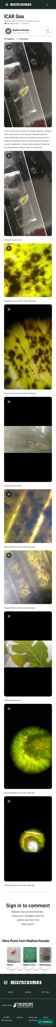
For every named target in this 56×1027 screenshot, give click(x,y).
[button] (13, 958)
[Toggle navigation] (47, 4)
